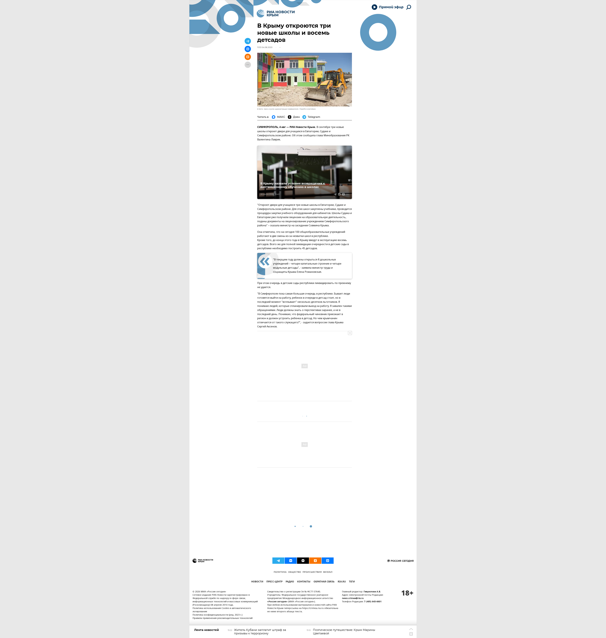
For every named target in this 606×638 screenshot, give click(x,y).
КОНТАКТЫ (303, 582)
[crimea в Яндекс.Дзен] (303, 560)
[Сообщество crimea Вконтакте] (291, 560)
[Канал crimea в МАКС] (328, 560)
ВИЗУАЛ (327, 572)
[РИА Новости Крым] (276, 13)
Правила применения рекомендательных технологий (222, 618)
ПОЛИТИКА (280, 572)
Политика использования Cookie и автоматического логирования (222, 610)
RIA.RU (342, 582)
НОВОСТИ (257, 582)
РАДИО (290, 582)
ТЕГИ (352, 582)
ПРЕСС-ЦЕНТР (274, 582)
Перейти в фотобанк (308, 109)
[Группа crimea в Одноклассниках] (315, 560)
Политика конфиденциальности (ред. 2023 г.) (217, 615)
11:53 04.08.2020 (264, 47)
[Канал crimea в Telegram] (278, 560)
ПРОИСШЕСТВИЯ (312, 572)
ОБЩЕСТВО (294, 572)
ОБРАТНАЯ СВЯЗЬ (324, 582)
